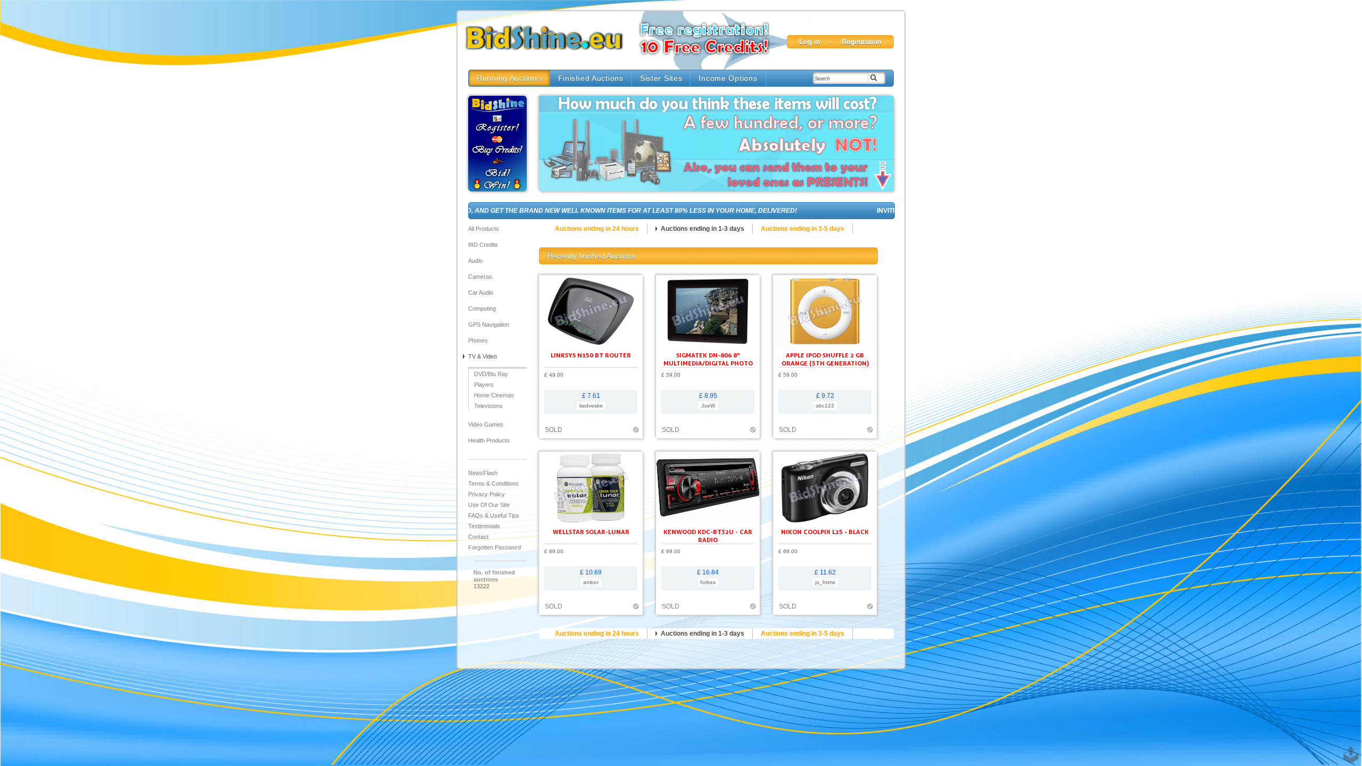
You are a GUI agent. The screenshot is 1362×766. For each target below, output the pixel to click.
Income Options (728, 78)
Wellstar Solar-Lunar (591, 532)
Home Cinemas (494, 395)
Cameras (480, 276)
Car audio (480, 292)
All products (483, 229)
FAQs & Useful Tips (493, 515)
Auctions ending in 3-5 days (802, 228)
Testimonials (484, 526)
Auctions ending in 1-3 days (702, 228)
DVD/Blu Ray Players (491, 379)
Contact (478, 537)
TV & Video (482, 356)
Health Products (489, 440)
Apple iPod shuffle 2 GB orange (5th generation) (825, 359)
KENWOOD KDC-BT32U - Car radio (707, 536)
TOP (1348, 749)
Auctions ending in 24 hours (597, 228)
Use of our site (489, 505)
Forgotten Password (494, 547)
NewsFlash (482, 473)
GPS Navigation (488, 324)
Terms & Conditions (493, 483)
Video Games (485, 424)
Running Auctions (509, 78)
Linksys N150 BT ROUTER (591, 355)
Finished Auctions (591, 78)
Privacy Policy (486, 494)
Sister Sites (661, 78)
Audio (475, 260)
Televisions (488, 406)
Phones (478, 340)
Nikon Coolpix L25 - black (825, 532)
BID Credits (483, 245)
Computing (482, 308)
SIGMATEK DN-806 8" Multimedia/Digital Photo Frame (708, 363)
